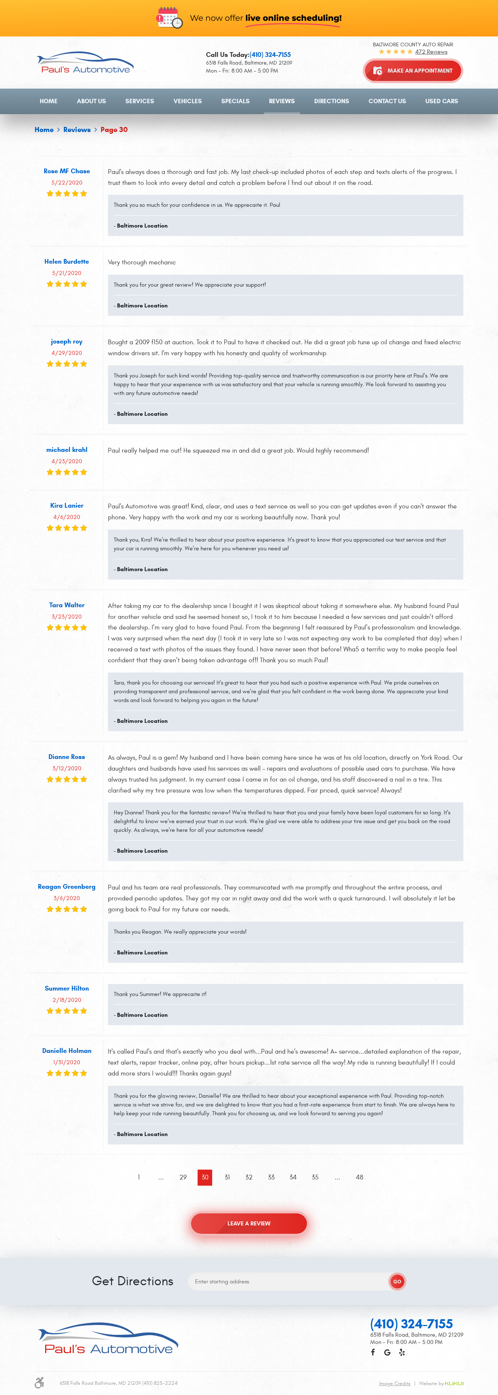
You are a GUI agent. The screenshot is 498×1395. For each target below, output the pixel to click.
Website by (432, 1383)
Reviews (282, 101)
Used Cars (441, 101)
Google (387, 1352)
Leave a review (249, 1223)
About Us (91, 101)
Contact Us (387, 101)
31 (227, 1177)
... (161, 1177)
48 (359, 1177)
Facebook (372, 1352)
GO (397, 1282)
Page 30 (114, 129)
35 (315, 1177)
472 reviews (431, 52)
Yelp (401, 1352)
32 (249, 1177)
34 (293, 1177)
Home (49, 101)
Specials (235, 101)
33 (271, 1177)
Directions (331, 101)
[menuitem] (49, 101)
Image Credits (395, 1383)
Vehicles (188, 101)
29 (183, 1177)
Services (139, 101)
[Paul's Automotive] (85, 62)
